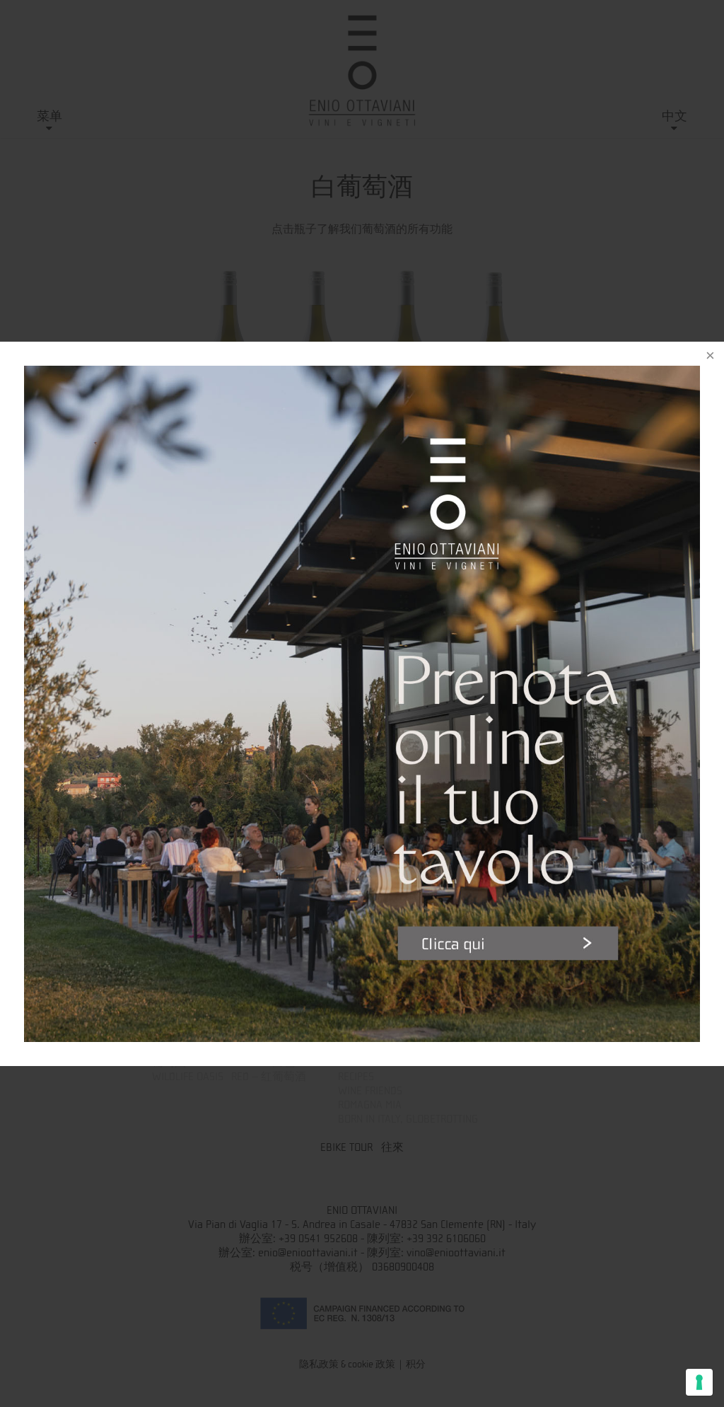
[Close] (710, 356)
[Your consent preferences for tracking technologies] (699, 1382)
